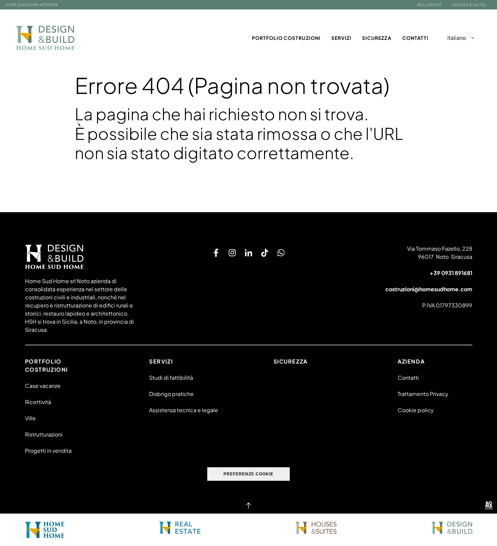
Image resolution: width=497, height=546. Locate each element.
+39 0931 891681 (451, 272)
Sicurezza (376, 38)
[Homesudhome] (83, 257)
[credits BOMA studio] (489, 505)
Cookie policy (416, 410)
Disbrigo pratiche (171, 393)
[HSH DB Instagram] (232, 253)
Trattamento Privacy (423, 393)
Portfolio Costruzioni (286, 38)
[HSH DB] (45, 38)
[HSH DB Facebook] (216, 253)
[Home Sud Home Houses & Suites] (316, 528)
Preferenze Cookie (248, 474)
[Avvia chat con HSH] (281, 253)
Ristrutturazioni (44, 434)
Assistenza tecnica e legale (183, 410)
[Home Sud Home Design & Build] (451, 528)
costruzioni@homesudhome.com (428, 289)
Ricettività (38, 401)
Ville (30, 418)
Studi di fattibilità (171, 377)
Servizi (341, 38)
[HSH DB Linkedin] (248, 253)
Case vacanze (43, 385)
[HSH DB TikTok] (265, 253)
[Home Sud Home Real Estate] (180, 528)
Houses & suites (469, 5)
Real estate (429, 5)
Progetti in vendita (48, 450)
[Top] (248, 505)
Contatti (415, 38)
